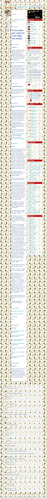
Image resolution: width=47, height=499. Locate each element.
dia (7, 391)
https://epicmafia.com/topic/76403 (18, 335)
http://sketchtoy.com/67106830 (17, 313)
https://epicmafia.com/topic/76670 (18, 339)
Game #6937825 (33, 127)
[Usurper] (8, 31)
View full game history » (37, 139)
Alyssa (8, 412)
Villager (30, 144)
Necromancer (33, 225)
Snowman (33, 245)
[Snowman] (5, 29)
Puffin (32, 223)
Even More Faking (31, 207)
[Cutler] (6, 29)
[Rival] (5, 31)
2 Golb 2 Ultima (33, 177)
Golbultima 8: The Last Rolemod (36, 167)
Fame (22, 2)
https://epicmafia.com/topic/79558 (18, 133)
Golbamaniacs (37, 7)
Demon (32, 231)
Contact (32, 497)
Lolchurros (32, 57)
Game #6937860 (33, 123)
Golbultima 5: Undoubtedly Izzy (35, 170)
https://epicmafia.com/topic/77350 (18, 347)
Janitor (33, 98)
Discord (18, 497)
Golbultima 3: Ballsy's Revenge (34, 175)
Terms (23, 497)
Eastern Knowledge (31, 209)
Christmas (30, 205)
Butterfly (32, 221)
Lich (32, 240)
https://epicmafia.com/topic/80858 (18, 138)
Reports (33, 2)
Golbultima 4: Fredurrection (35, 172)
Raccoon (8, 438)
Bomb (30, 157)
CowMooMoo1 (33, 43)
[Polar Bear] (5, 32)
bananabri (8, 422)
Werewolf (31, 155)
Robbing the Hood (31, 190)
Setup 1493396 (31, 198)
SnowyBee (9, 396)
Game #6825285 (33, 133)
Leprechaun (33, 247)
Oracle (30, 154)
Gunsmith (34, 95)
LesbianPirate (9, 456)
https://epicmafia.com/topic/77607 (18, 351)
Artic (7, 386)
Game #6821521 (33, 136)
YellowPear (32, 77)
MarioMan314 (32, 49)
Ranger (32, 242)
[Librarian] (8, 29)
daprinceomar (32, 40)
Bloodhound (33, 227)
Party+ (29, 185)
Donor (32, 236)
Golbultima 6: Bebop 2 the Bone (36, 165)
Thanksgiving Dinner (32, 203)
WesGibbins (32, 26)
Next (29, 45)
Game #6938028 (33, 120)
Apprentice (33, 238)
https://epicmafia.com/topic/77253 (18, 343)
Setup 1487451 (31, 192)
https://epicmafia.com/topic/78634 (18, 356)
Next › (33, 86)
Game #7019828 (33, 110)
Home (13, 2)
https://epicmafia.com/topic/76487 (18, 330)
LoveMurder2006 (33, 29)
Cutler (32, 219)
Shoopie (8, 467)
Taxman (32, 251)
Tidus (8, 401)
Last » (36, 86)
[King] (6, 31)
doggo (8, 428)
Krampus (33, 234)
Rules (29, 2)
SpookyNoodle (9, 449)
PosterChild (32, 38)
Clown (32, 218)
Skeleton (33, 253)
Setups (17, 2)
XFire (8, 417)
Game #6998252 (33, 113)
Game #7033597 (33, 107)
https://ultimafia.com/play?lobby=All (22, 7)
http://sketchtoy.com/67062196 (17, 311)
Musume (8, 483)
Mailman (33, 244)
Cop (33, 92)
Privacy (27, 497)
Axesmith (33, 229)
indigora (31, 31)
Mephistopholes (9, 462)
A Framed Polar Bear (32, 199)
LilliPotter (32, 24)
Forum (38, 2)
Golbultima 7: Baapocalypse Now (35, 163)
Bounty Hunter (34, 249)
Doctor (33, 96)
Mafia (33, 94)
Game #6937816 (33, 130)
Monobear (31, 63)
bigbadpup (8, 433)
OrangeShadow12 (33, 33)
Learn (25, 2)
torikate (31, 36)
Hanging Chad (34, 232)
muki (7, 477)
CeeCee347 (32, 22)
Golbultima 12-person (34, 179)
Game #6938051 (33, 117)
